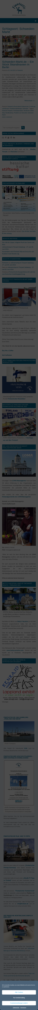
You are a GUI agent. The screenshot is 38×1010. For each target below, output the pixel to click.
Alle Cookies (19, 992)
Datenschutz (16, 1007)
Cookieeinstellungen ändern (19, 1003)
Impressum (23, 1007)
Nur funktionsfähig (19, 997)
